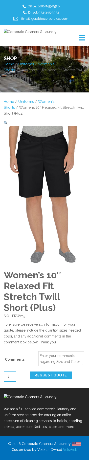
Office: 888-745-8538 (44, 6)
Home (9, 64)
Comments (14, 359)
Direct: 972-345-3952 (43, 12)
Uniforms (26, 64)
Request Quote (51, 375)
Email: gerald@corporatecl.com (44, 18)
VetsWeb (70, 450)
